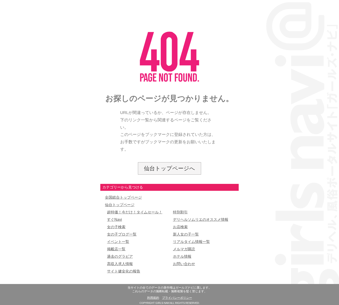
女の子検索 (116, 227)
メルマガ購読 (184, 249)
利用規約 (153, 297)
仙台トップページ (119, 205)
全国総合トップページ (123, 197)
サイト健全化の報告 (123, 271)
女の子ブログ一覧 (122, 234)
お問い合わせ (184, 264)
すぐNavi (114, 219)
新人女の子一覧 (186, 234)
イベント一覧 (118, 242)
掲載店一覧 (116, 249)
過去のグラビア (120, 256)
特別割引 (180, 212)
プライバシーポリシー (177, 297)
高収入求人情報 (120, 264)
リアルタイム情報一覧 (191, 242)
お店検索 (180, 227)
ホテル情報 (182, 256)
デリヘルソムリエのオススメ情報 (200, 219)
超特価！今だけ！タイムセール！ (134, 212)
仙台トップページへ (169, 168)
